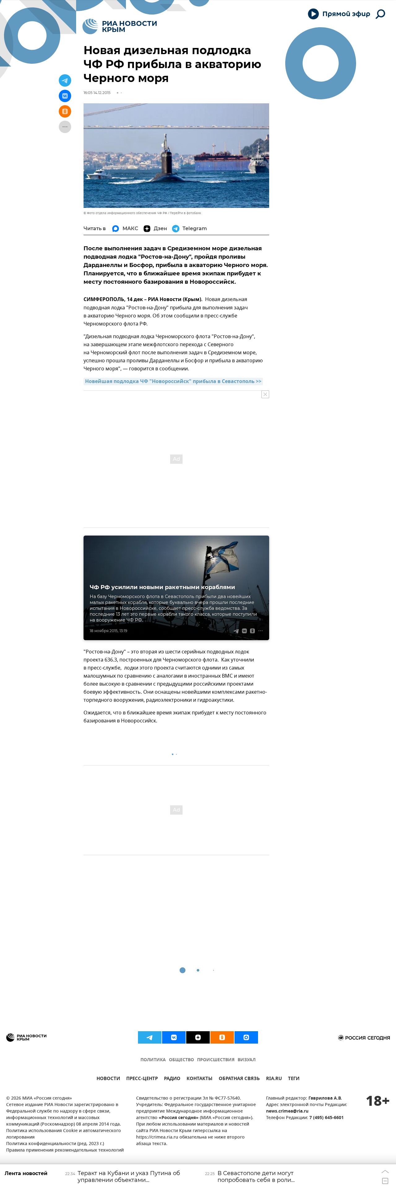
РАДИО (172, 1079)
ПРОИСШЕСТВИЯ (216, 1060)
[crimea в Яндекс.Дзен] (198, 1037)
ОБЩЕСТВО (181, 1060)
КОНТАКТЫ (200, 1079)
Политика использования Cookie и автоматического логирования (63, 1134)
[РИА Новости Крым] (120, 26)
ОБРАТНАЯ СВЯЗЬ (239, 1079)
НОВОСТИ (108, 1079)
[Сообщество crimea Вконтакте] (174, 1037)
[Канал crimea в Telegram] (149, 1037)
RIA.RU (274, 1079)
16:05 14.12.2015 (97, 92)
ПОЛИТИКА (153, 1060)
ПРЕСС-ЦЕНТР (142, 1079)
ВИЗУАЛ (247, 1060)
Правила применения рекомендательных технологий (65, 1150)
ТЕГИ (293, 1079)
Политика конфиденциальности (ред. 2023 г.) (55, 1144)
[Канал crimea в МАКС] (246, 1037)
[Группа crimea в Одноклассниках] (222, 1037)
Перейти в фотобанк (185, 213)
